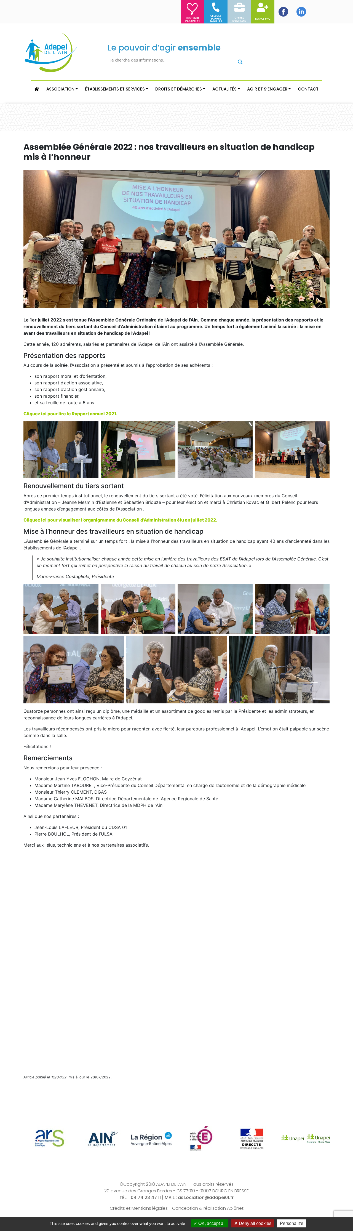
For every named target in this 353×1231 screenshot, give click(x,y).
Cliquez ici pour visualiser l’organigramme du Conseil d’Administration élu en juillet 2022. (120, 520)
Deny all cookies (254, 1223)
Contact (308, 89)
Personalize (291, 1223)
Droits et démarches (178, 89)
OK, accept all (211, 1223)
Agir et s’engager (267, 89)
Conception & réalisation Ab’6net (208, 1208)
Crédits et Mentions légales (139, 1208)
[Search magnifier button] (240, 62)
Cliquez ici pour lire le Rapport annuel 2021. (70, 413)
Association (60, 89)
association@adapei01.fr (206, 1197)
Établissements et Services (115, 89)
